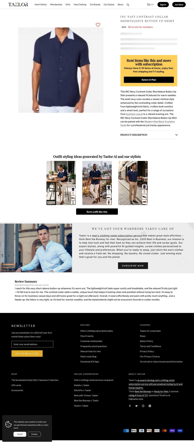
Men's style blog (88, 356)
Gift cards (16, 385)
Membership (56, 4)
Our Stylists (109, 4)
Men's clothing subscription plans (96, 330)
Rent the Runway (143, 391)
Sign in (163, 4)
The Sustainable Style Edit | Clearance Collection (34, 380)
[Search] (128, 4)
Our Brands (95, 4)
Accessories (17, 390)
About (120, 4)
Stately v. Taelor (81, 385)
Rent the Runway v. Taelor (86, 400)
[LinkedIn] (150, 405)
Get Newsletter (27, 353)
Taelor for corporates (150, 330)
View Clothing (80, 4)
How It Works (41, 4)
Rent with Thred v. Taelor (86, 395)
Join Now (179, 4)
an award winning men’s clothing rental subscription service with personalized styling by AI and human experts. (155, 384)
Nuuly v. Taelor (81, 405)
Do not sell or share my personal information (161, 361)
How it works (87, 336)
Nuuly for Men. (161, 391)
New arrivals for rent (90, 351)
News (143, 336)
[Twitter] (136, 405)
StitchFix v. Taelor (82, 390)
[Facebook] (130, 405)
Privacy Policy (147, 351)
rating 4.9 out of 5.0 (138, 395)
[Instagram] (143, 405)
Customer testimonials (91, 341)
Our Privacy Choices (150, 356)
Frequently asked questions (93, 346)
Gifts (67, 4)
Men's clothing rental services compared (93, 380)
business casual (134, 114)
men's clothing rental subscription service (117, 235)
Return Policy (146, 341)
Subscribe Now (133, 265)
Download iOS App (89, 361)
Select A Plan (149, 79)
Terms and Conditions (150, 346)
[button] (98, 25)
